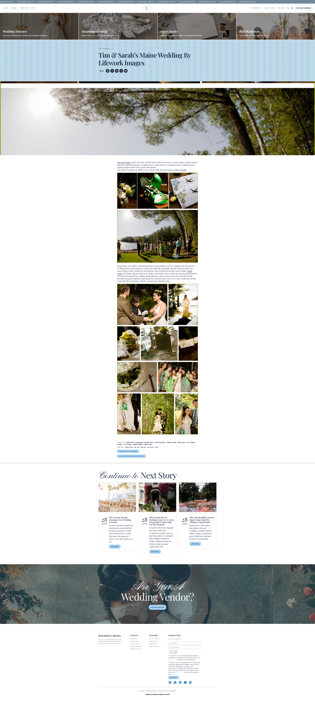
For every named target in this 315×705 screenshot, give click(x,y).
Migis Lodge (182, 442)
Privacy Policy (172, 659)
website (183, 170)
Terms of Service (151, 694)
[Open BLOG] (35, 8)
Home (100, 48)
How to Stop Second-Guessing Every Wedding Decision (120, 520)
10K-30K (136, 447)
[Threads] (190, 682)
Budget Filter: (120, 447)
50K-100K (150, 447)
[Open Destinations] (260, 8)
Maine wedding (172, 442)
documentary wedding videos (144, 442)
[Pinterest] (185, 682)
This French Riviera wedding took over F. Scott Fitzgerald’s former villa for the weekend (161, 521)
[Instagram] (170, 682)
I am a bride (173, 653)
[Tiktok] (175, 682)
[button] (108, 71)
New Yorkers (128, 444)
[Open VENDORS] (17, 8)
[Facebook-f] (180, 682)
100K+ (156, 447)
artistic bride (130, 442)
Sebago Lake (148, 444)
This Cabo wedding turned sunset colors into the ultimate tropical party (201, 520)
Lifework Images (124, 162)
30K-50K (143, 447)
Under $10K (129, 447)
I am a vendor (174, 651)
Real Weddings (106, 48)
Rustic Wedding (138, 444)
